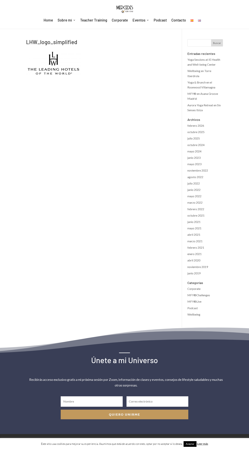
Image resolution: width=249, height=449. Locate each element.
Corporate (120, 20)
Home (48, 20)
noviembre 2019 (197, 267)
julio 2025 (193, 138)
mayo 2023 (194, 164)
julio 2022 (193, 183)
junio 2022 (194, 189)
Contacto (178, 20)
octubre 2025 (196, 132)
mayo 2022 (194, 196)
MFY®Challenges (198, 295)
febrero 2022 (195, 209)
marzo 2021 (195, 241)
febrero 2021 (195, 247)
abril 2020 (193, 260)
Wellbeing (193, 314)
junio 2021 (194, 221)
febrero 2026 (195, 125)
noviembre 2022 (197, 170)
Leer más (202, 443)
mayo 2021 (194, 228)
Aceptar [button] (190, 443)
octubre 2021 (196, 215)
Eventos (139, 20)
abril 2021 (193, 234)
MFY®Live (194, 301)
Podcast (160, 20)
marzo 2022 (195, 202)
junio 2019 (194, 273)
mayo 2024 (194, 151)
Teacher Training (93, 20)
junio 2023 (194, 157)
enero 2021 (194, 254)
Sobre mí (65, 20)
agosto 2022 (195, 177)
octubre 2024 (196, 145)
